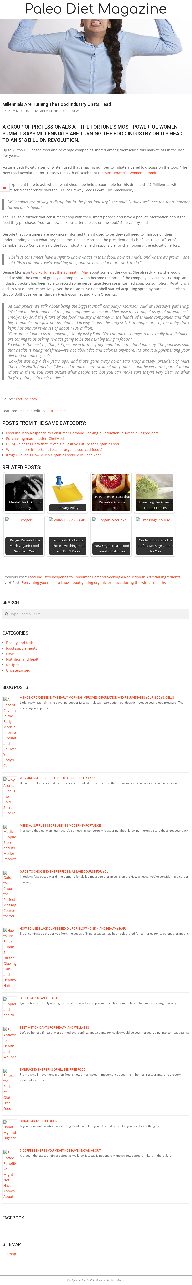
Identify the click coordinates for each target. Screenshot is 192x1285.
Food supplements (21, 648)
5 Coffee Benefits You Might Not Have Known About (60, 1150)
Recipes (12, 664)
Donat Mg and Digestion (39, 1121)
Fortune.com (26, 399)
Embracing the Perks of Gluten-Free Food (53, 1069)
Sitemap (9, 1253)
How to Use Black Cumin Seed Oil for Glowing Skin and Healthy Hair (73, 928)
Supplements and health (39, 998)
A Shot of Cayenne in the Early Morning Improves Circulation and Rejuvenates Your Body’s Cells (97, 697)
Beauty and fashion (22, 642)
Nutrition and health (23, 659)
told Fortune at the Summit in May (59, 272)
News (76, 111)
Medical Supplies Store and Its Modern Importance (61, 825)
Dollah (90, 1280)
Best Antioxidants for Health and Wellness (54, 1027)
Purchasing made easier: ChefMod (35, 438)
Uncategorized (18, 670)
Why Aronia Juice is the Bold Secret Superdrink (58, 778)
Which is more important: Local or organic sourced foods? (54, 449)
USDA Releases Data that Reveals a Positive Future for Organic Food (62, 444)
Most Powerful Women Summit (130, 172)
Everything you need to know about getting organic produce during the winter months (94, 582)
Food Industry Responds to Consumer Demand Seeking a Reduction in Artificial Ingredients (82, 433)
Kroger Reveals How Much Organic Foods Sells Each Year (53, 455)
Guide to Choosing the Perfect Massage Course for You (64, 871)
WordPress (117, 1280)
